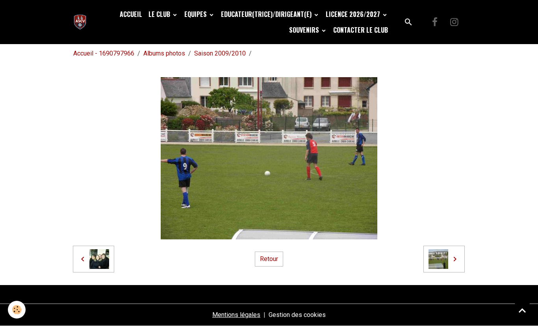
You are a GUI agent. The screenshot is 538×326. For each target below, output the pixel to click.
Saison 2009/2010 (220, 53)
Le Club (160, 14)
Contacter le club (360, 30)
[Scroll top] (522, 310)
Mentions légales (236, 315)
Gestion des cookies (297, 315)
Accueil (131, 14)
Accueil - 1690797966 (103, 53)
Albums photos (164, 53)
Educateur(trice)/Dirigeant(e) (267, 14)
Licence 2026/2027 (354, 14)
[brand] (81, 22)
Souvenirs (305, 30)
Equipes (196, 14)
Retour (269, 259)
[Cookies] (17, 310)
